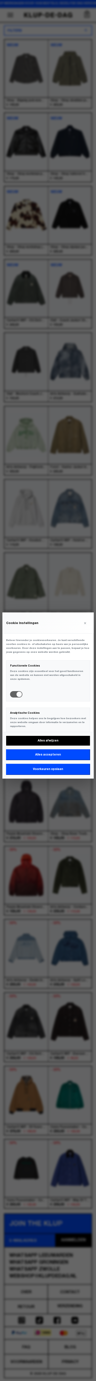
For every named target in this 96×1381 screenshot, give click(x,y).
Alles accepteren (48, 754)
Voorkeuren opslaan (48, 769)
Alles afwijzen (48, 740)
